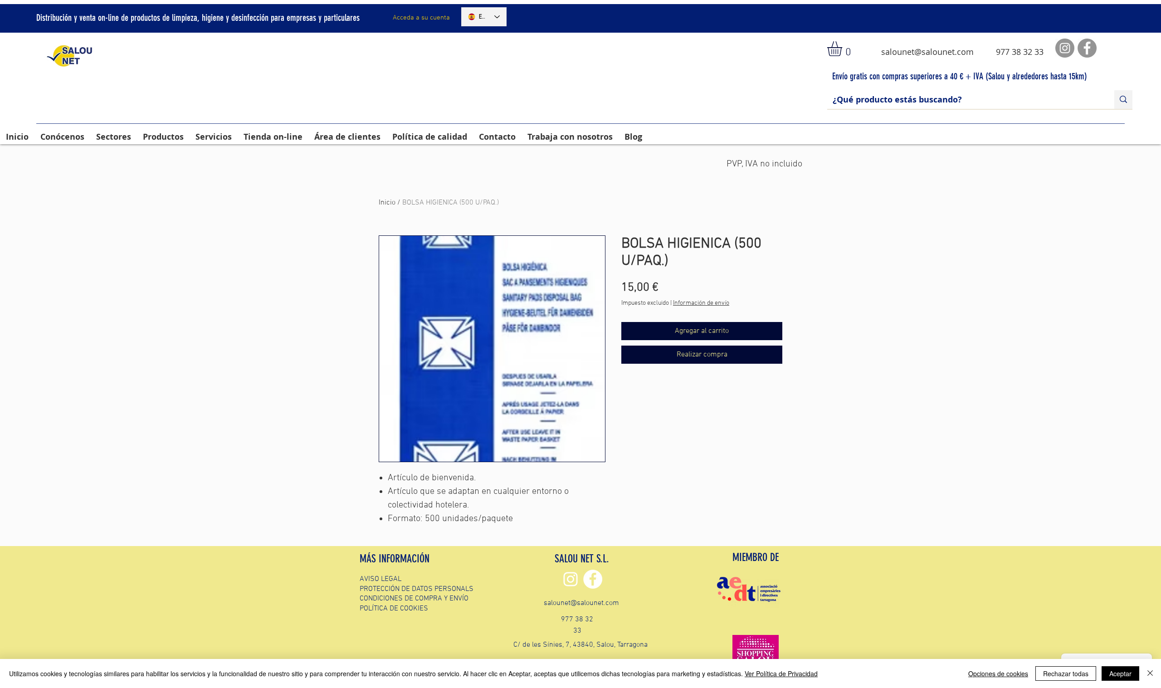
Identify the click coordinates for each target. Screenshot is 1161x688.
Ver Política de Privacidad (781, 673)
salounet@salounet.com (927, 51)
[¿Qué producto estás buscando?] (1123, 99)
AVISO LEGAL (380, 579)
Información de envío (701, 303)
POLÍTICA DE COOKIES (394, 608)
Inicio (387, 202)
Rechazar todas (1065, 673)
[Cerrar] (1150, 673)
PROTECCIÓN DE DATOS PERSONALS (416, 589)
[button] (843, 48)
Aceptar (1120, 673)
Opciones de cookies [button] (998, 673)
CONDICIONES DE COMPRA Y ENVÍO (414, 598)
